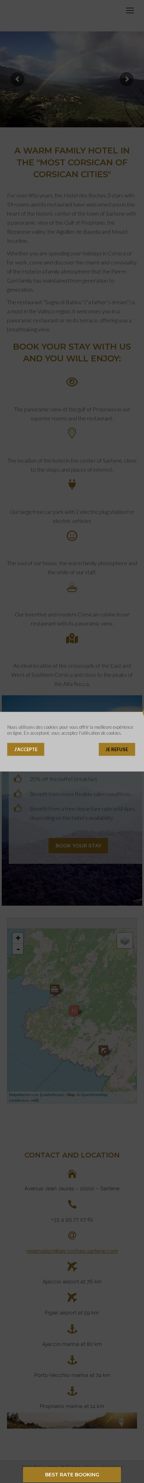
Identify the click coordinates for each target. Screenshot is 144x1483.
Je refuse (117, 749)
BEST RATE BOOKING (72, 1474)
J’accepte (25, 749)
